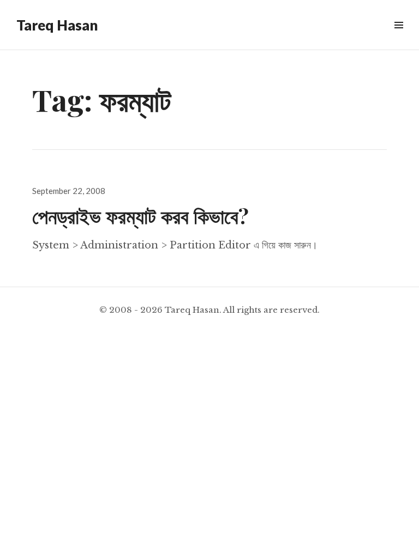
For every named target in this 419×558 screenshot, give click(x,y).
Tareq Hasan (57, 25)
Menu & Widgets (398, 37)
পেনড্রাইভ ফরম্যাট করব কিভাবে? (140, 215)
